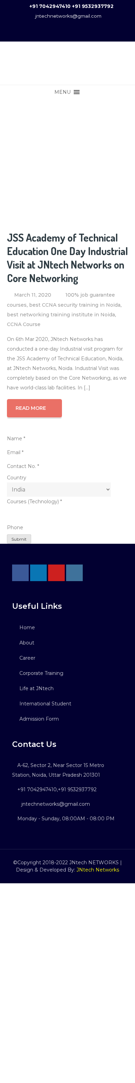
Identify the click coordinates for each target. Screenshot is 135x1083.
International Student (45, 704)
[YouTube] (56, 573)
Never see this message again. (67, 1076)
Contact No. (23, 466)
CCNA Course (23, 324)
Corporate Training (41, 673)
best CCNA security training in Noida (74, 305)
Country (16, 478)
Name (16, 438)
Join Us (67, 1052)
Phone (15, 527)
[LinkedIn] (38, 573)
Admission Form (39, 719)
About (26, 643)
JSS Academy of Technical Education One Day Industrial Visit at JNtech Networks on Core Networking (67, 258)
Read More (31, 408)
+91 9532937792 (93, 6)
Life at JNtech (36, 688)
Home (27, 627)
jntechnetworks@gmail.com (68, 16)
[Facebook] (20, 573)
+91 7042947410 (50, 6)
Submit (19, 539)
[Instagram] (74, 573)
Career (27, 658)
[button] (62, 92)
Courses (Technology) (34, 501)
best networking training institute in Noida (61, 315)
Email (15, 452)
